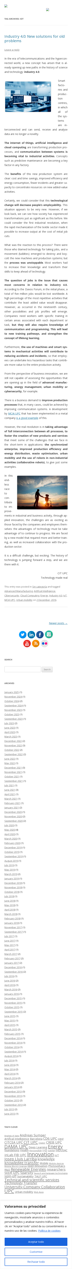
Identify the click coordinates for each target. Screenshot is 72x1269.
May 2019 (9, 869)
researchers (56, 1169)
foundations (11, 1150)
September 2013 (13, 1104)
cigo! (61, 1139)
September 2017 (13, 931)
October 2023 (11, 714)
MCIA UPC (14, 413)
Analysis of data (11, 1135)
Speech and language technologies (51, 1173)
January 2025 (11, 692)
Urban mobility (24, 600)
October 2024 (11, 701)
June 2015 (9, 1016)
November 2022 (13, 745)
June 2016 (9, 980)
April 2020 (9, 834)
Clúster (42, 1143)
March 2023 (10, 736)
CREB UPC (54, 1142)
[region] (36, 1235)
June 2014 (9, 1065)
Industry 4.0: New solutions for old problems (34, 38)
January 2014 (11, 1087)
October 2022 (11, 750)
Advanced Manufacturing (18, 591)
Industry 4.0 (55, 595)
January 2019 (11, 878)
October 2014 (11, 1047)
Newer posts (58, 623)
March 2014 (10, 1078)
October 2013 (11, 1100)
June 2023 (9, 727)
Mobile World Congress (15, 1166)
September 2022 (13, 754)
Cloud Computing (29, 595)
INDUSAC (61, 1150)
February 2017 (12, 958)
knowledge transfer (21, 1162)
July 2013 (9, 1109)
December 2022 (13, 741)
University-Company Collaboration (34, 1186)
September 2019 (13, 856)
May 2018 (9, 905)
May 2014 (9, 1069)
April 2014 (9, 1073)
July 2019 (9, 865)
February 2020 (12, 843)
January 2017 (11, 963)
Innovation (40, 1154)
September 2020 (13, 821)
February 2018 (12, 918)
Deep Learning (38, 1147)
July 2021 (9, 785)
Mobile (44, 1163)
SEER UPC (12, 1172)
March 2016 (10, 989)
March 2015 (10, 1029)
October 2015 (11, 1007)
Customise (36, 1251)
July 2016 (9, 976)
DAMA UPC (16, 1146)
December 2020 (13, 812)
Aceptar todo (36, 1241)
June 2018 (9, 900)
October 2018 (11, 892)
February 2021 (12, 803)
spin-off (10, 1176)
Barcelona (36, 1139)
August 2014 (11, 1056)
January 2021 (11, 807)
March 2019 (10, 874)
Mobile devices (56, 1163)
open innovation (37, 1166)
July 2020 (9, 825)
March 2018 (10, 914)
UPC (9, 1191)
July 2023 (9, 723)
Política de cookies (49, 1230)
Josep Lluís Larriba (20, 1158)
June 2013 (9, 1113)
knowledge (46, 1159)
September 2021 (13, 781)
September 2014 (13, 1051)
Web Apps (39, 1192)
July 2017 (9, 936)
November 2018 (13, 887)
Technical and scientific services (31, 1179)
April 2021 (9, 794)
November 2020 (13, 816)
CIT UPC (31, 1142)
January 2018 (11, 923)
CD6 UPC (50, 1138)
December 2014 (13, 1038)
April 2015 (9, 1025)
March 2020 (10, 838)
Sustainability (25, 1176)
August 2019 (11, 860)
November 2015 (13, 1002)
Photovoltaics (56, 1166)
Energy (44, 595)
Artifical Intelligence (44, 591)
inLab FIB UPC (15, 1155)
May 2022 (9, 763)
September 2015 (13, 1011)
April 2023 (9, 732)
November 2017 (13, 927)
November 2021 (13, 772)
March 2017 (10, 954)
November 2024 (13, 696)
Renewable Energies (28, 1169)
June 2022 (9, 758)
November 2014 (13, 1042)
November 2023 (13, 710)
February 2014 (12, 1082)
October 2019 (11, 852)
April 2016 (9, 985)
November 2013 (13, 1096)
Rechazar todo (36, 1261)
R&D (7, 1169)
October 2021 (11, 776)
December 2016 (13, 967)
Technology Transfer (20, 1183)
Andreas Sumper (33, 1135)
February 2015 (12, 1033)
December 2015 (13, 998)
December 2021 (13, 767)
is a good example (27, 418)
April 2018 (9, 909)
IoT (65, 595)
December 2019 (13, 847)
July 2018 (9, 896)
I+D (44, 1150)
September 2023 (13, 718)
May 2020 (9, 829)
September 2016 (13, 971)
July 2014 (9, 1060)
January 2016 (11, 994)
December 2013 (13, 1091)
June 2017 (9, 940)
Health (24, 1150)
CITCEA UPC (13, 1142)
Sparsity (26, 1172)
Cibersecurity (11, 595)
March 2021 (10, 798)
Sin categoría (39, 586)
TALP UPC (40, 1176)
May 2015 (9, 1020)
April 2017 (9, 949)
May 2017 (9, 945)
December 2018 (13, 883)
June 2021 (9, 789)
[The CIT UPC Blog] (5, 6)
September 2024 (13, 705)
